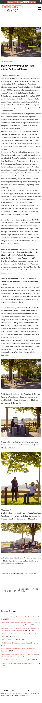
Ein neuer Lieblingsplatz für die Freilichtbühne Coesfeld (20, 617)
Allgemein (14, 573)
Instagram (14, 688)
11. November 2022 (8, 61)
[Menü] (38, 7)
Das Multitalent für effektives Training (14, 660)
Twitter (3, 688)
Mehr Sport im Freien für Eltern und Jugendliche (17, 663)
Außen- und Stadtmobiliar (27, 573)
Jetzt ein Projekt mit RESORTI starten (21, 2)
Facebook (9, 688)
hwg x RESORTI (6, 639)
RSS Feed (26, 688)
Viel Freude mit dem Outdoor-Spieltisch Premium (18, 648)
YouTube (20, 688)
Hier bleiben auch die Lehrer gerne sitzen (15, 643)
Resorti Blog (12, 13)
